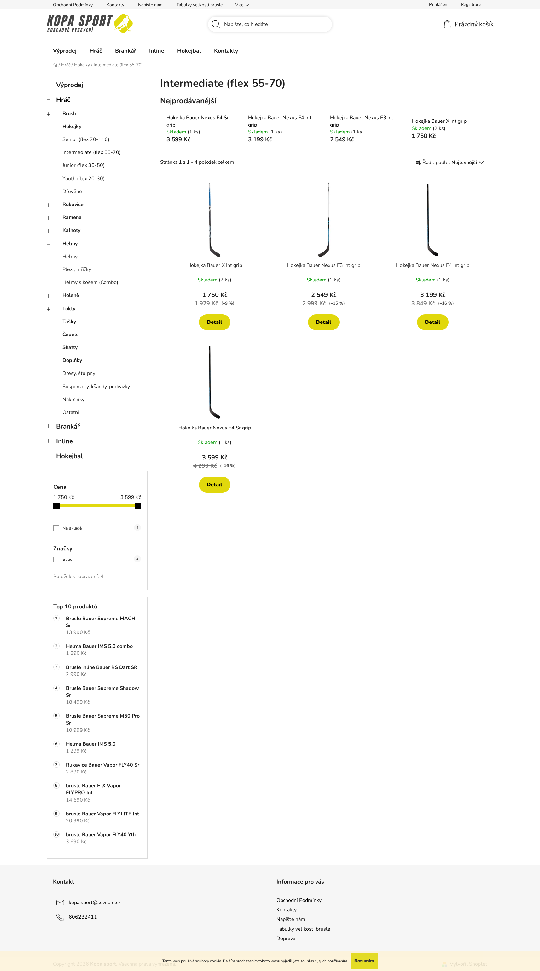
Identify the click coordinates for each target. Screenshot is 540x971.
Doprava (285, 938)
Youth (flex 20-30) (83, 178)
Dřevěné (72, 191)
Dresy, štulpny (78, 373)
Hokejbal (69, 456)
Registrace (471, 5)
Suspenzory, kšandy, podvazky (96, 386)
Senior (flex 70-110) (85, 139)
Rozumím (364, 961)
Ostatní (70, 412)
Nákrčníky (73, 399)
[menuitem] (65, 51)
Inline (64, 441)
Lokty (68, 308)
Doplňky (72, 360)
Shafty (70, 347)
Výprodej (69, 84)
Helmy (70, 243)
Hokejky (71, 126)
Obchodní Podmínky (73, 5)
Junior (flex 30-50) (83, 165)
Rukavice (73, 204)
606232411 (83, 917)
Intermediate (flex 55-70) (91, 152)
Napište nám (150, 5)
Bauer (100, 559)
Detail (214, 322)
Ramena (72, 217)
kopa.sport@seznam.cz (94, 902)
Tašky (69, 321)
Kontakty (115, 5)
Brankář (68, 426)
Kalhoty (71, 230)
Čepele (70, 334)
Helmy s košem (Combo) (90, 282)
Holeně (70, 295)
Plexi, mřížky (76, 269)
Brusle (70, 113)
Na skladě (100, 528)
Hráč (63, 99)
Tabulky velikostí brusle (200, 5)
